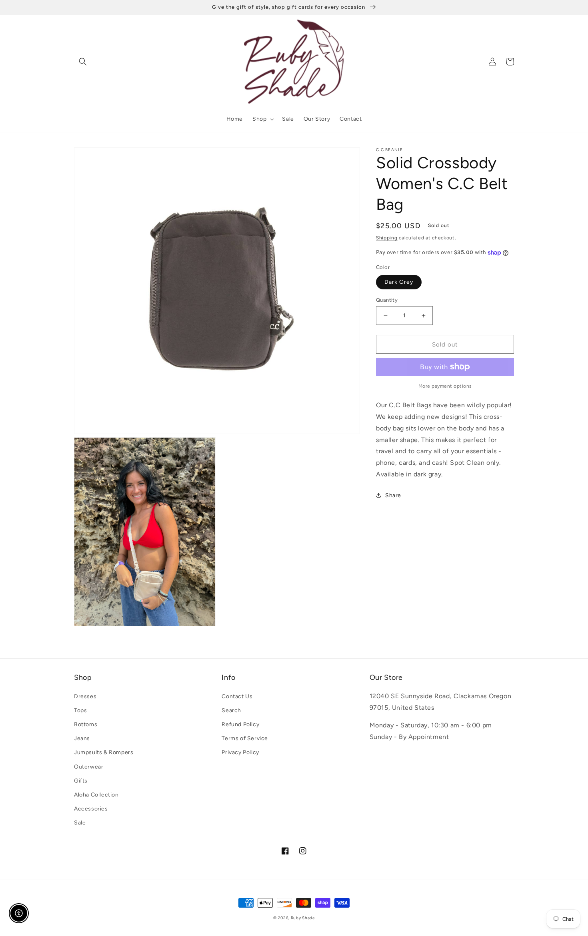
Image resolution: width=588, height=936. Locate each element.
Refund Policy (240, 724)
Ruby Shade (303, 917)
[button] (83, 61)
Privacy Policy (240, 752)
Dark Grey (398, 282)
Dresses (85, 696)
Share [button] (393, 495)
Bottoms (85, 724)
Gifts (81, 780)
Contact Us (237, 696)
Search (231, 710)
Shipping (387, 238)
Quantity (387, 300)
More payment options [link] (445, 386)
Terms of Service (245, 738)
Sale (80, 822)
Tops (80, 710)
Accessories (91, 808)
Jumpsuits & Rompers (103, 752)
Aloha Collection (96, 794)
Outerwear (88, 766)
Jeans (82, 738)
